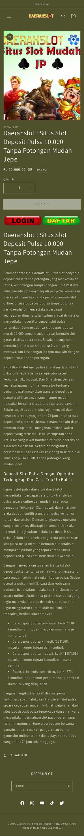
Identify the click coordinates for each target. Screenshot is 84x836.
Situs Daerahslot (15, 367)
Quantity (9, 179)
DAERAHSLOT (42, 773)
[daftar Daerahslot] (42, 220)
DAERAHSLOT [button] (18, 755)
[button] (9, 16)
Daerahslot (40, 273)
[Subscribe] (68, 786)
